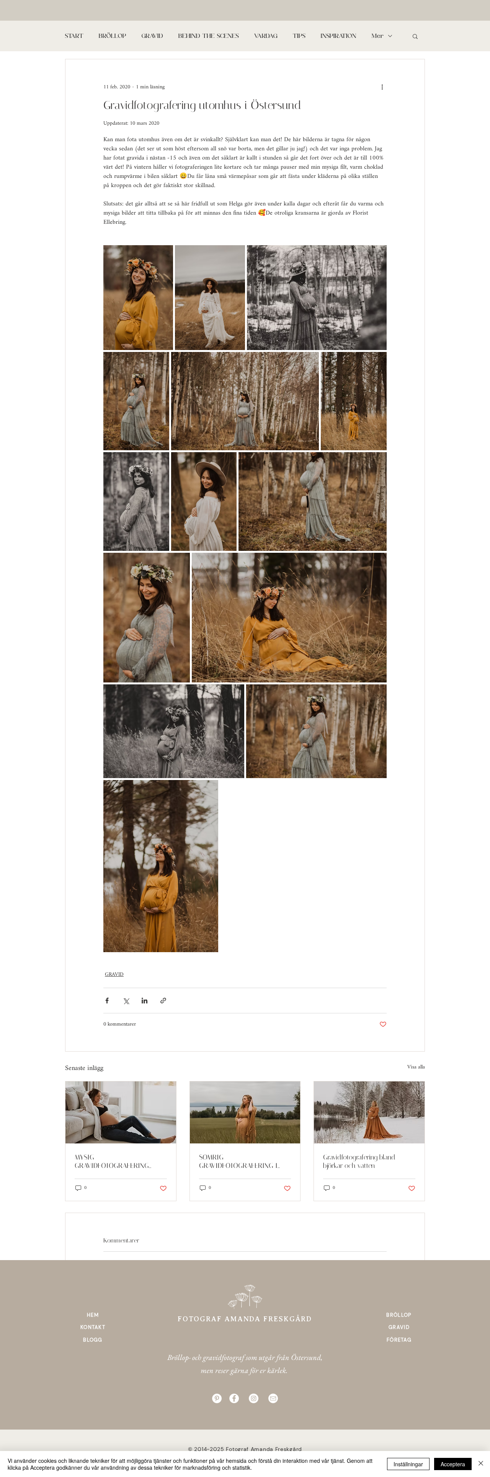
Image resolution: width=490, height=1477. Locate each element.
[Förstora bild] (138, 297)
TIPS (299, 36)
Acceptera (453, 1464)
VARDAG (266, 36)
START (74, 36)
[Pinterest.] (217, 1398)
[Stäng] (480, 1464)
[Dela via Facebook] (107, 1000)
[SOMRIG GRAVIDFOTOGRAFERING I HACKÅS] (245, 1112)
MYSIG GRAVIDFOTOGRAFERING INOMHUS (112, 1161)
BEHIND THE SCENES (208, 36)
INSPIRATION (338, 36)
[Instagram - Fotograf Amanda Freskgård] (253, 1398)
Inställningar (408, 1464)
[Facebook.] (234, 1398)
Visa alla (416, 1067)
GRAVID (152, 36)
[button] (415, 36)
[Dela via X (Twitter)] (125, 1000)
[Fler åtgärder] (382, 86)
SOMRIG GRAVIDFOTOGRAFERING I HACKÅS (238, 1161)
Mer (378, 36)
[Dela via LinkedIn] (144, 1000)
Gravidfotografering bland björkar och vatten (359, 1161)
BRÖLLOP (112, 36)
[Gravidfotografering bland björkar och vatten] (369, 1112)
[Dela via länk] (163, 1000)
